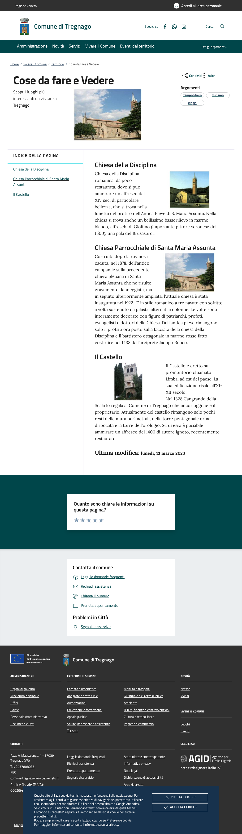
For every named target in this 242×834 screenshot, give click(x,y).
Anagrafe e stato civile (82, 696)
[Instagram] (182, 26)
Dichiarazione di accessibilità (143, 777)
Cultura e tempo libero (139, 716)
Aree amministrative (24, 696)
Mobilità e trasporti (137, 688)
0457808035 (25, 766)
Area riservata (133, 784)
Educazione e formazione (84, 709)
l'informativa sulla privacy (100, 824)
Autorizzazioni (76, 702)
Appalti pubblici (77, 716)
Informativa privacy (137, 763)
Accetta (183, 807)
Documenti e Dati (22, 723)
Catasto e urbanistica (81, 688)
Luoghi (185, 724)
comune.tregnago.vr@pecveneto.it (34, 778)
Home (14, 64)
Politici (14, 709)
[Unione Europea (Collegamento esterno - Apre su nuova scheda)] (31, 659)
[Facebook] (163, 26)
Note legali (131, 770)
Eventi (185, 731)
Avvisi (185, 696)
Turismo (72, 730)
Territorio (57, 64)
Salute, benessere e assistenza (88, 723)
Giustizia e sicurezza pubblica (143, 696)
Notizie (185, 688)
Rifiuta (183, 797)
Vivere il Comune (35, 64)
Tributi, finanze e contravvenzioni (146, 709)
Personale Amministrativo (28, 716)
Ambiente (130, 702)
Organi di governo (22, 688)
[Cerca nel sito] (222, 26)
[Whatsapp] (172, 26)
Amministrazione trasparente (144, 756)
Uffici (14, 702)
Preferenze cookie (119, 820)
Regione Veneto (26, 5)
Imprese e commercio (139, 723)
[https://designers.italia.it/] (206, 758)
